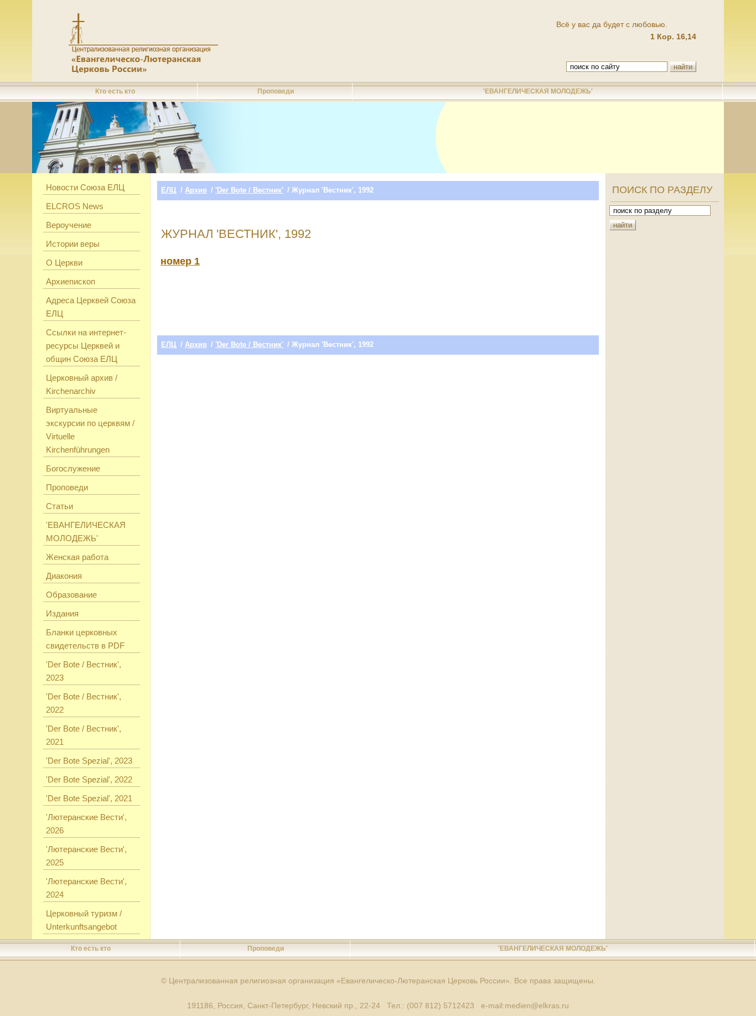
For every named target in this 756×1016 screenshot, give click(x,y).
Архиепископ (70, 281)
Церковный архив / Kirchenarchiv (81, 384)
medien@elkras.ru (537, 1005)
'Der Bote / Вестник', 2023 (83, 671)
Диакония (64, 575)
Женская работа (77, 557)
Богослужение (73, 468)
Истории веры (73, 243)
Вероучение (68, 225)
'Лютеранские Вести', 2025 (86, 855)
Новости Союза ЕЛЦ (85, 187)
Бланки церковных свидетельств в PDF (85, 639)
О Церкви (64, 262)
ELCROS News (74, 206)
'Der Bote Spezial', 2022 (89, 779)
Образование (71, 594)
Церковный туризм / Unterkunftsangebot (84, 920)
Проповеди (275, 91)
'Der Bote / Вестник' (249, 190)
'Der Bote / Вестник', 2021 (83, 735)
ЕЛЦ (169, 190)
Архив (196, 190)
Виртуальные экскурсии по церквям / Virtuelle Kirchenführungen (90, 429)
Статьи (59, 506)
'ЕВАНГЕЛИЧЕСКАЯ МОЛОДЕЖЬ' (538, 91)
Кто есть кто (115, 91)
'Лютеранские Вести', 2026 (86, 823)
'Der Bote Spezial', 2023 (89, 760)
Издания (62, 613)
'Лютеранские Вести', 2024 (86, 888)
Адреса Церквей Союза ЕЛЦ (91, 307)
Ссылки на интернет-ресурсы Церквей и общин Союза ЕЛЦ (86, 346)
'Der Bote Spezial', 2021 (89, 798)
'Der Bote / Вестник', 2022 (83, 703)
